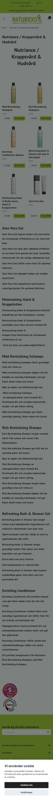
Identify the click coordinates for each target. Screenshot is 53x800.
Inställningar (27, 792)
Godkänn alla (26, 785)
